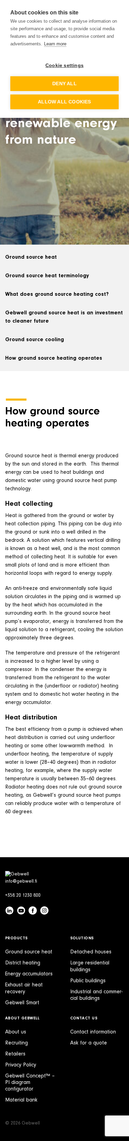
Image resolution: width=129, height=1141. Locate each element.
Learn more (55, 43)
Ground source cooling (34, 340)
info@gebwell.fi (21, 881)
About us (15, 1032)
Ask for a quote (88, 1043)
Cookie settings (64, 65)
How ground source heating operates (53, 358)
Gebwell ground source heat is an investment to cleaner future (64, 317)
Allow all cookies (64, 101)
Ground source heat (31, 257)
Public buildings (88, 981)
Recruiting (16, 1043)
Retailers (15, 1054)
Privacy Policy (20, 1065)
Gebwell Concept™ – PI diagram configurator (30, 1082)
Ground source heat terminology (47, 276)
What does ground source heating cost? (57, 294)
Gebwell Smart (22, 1003)
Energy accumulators (29, 974)
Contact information (93, 1032)
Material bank (21, 1100)
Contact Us (84, 1018)
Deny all (64, 83)
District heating (22, 963)
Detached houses (90, 952)
